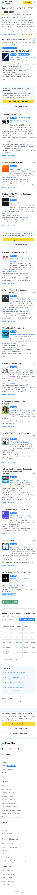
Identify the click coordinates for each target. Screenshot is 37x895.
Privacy (3, 772)
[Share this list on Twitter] (11, 17)
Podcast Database (7, 793)
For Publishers (6, 827)
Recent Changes (6, 878)
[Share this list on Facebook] (7, 17)
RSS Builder (5, 857)
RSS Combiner (6, 854)
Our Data (4, 762)
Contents (28, 14)
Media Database (6, 834)
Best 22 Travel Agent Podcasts (14, 685)
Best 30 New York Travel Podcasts (15, 672)
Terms (3, 776)
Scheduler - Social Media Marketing (13, 861)
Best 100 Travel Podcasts (12, 690)
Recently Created (7, 881)
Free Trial (28, 2)
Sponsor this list (27, 34)
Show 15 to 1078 (11, 602)
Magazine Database (8, 796)
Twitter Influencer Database (10, 813)
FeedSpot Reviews (7, 769)
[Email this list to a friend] (21, 17)
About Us (4, 759)
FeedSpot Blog (6, 884)
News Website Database (9, 806)
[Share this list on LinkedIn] (14, 17)
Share (3, 17)
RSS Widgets (5, 850)
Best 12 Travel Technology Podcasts (15, 682)
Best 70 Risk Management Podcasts (15, 677)
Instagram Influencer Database (11, 810)
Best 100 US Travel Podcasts (13, 675)
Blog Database (6, 789)
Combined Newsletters (9, 847)
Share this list (7, 698)
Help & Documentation (9, 874)
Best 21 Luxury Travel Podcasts (14, 687)
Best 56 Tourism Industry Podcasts (15, 680)
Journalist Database (8, 800)
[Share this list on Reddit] (17, 17)
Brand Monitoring (7, 843)
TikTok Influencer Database (10, 817)
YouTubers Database (8, 803)
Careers (8, 765)
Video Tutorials (6, 871)
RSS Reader (5, 830)
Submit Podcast (9, 34)
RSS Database (6, 786)
